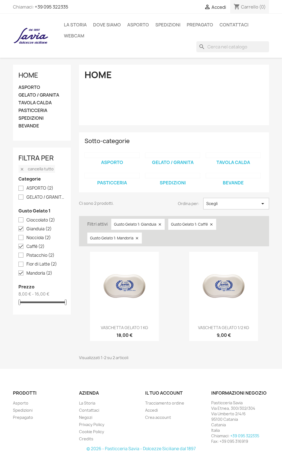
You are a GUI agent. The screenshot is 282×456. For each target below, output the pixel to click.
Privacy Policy (91, 424)
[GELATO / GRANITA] (172, 155)
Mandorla (39, 273)
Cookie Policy (91, 431)
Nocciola (38, 238)
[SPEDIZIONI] (172, 175)
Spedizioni (22, 410)
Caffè (35, 246)
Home (28, 75)
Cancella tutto (37, 168)
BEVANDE (28, 126)
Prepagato (23, 417)
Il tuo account (164, 393)
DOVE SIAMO (107, 25)
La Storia (75, 25)
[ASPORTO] (112, 155)
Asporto (20, 403)
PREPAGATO (200, 25)
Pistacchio (40, 255)
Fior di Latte (41, 264)
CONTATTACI (233, 25)
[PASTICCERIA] (112, 175)
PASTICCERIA (32, 110)
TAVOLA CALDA (35, 103)
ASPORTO (138, 25)
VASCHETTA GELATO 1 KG (124, 327)
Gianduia (39, 229)
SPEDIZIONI (167, 25)
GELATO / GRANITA (38, 95)
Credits (86, 438)
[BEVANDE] (233, 175)
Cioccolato (40, 220)
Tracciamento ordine (164, 403)
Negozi (85, 417)
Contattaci (89, 410)
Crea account (158, 417)
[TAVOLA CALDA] (233, 155)
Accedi (151, 410)
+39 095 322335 (51, 7)
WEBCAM (74, 36)
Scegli (236, 203)
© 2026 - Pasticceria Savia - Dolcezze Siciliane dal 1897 (141, 449)
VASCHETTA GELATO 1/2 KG (223, 327)
